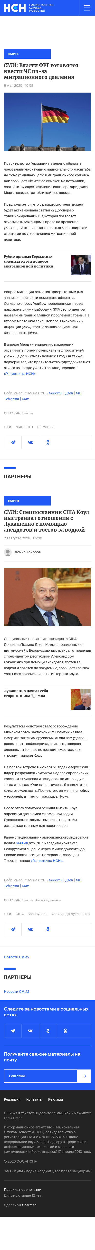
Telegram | (13, 399)
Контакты (34, 1099)
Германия (45, 427)
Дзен (69, 393)
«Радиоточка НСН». (47, 861)
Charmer (29, 1205)
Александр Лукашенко (70, 914)
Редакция (12, 1099)
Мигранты (24, 427)
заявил (22, 843)
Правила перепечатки (22, 1189)
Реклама (55, 1099)
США (20, 914)
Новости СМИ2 (16, 957)
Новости (54, 393)
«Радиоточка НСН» (20, 374)
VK (78, 393)
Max (25, 399)
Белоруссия (38, 914)
